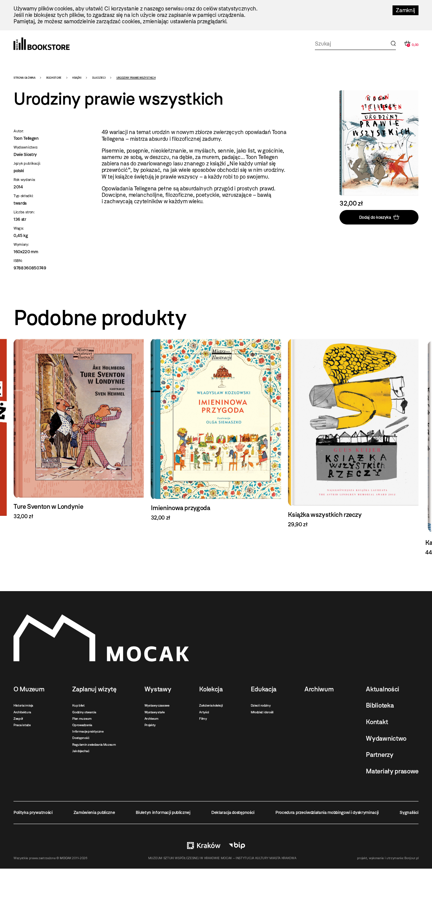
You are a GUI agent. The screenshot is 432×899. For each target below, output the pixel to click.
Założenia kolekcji (210, 705)
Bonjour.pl (411, 858)
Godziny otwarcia (84, 712)
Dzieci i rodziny (261, 705)
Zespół (18, 718)
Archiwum (151, 718)
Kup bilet (78, 705)
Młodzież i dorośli (262, 712)
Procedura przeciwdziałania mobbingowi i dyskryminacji (327, 812)
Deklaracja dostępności (232, 812)
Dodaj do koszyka (375, 216)
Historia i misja (23, 705)
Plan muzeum (81, 718)
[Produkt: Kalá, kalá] (353, 447)
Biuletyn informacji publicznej (163, 812)
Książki (76, 77)
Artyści (204, 712)
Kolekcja (210, 689)
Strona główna (24, 77)
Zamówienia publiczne (94, 812)
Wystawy (157, 689)
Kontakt (377, 722)
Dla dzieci (99, 77)
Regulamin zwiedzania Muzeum (94, 744)
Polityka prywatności (33, 812)
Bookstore (53, 77)
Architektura (22, 712)
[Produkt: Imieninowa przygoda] (79, 430)
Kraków (203, 845)
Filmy (203, 718)
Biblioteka (380, 705)
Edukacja (263, 689)
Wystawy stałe (154, 712)
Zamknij (405, 10)
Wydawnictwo (386, 738)
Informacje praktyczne (87, 731)
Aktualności (382, 689)
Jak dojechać (80, 751)
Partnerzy (379, 755)
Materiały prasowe (392, 771)
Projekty (150, 725)
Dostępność (80, 738)
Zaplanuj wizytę (94, 689)
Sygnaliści (409, 812)
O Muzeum (29, 689)
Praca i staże (22, 725)
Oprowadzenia (82, 725)
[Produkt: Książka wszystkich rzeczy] (216, 433)
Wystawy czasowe (156, 705)
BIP (237, 845)
